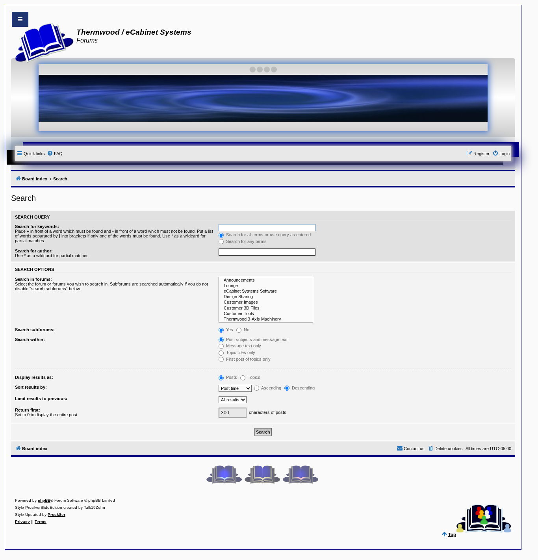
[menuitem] (55, 153)
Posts (231, 377)
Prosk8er (56, 514)
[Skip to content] (20, 19)
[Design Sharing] (265, 297)
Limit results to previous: (41, 398)
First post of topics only (248, 359)
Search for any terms (246, 241)
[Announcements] (265, 280)
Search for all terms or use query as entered (268, 234)
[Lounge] (265, 286)
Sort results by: (31, 387)
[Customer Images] (265, 302)
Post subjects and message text (256, 339)
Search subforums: (35, 329)
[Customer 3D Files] (265, 308)
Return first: (27, 410)
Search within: (30, 339)
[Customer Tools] (265, 314)
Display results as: (34, 377)
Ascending (270, 388)
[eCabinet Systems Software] (265, 291)
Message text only (243, 345)
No (246, 329)
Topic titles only (240, 352)
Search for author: (34, 250)
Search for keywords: (37, 226)
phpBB (44, 500)
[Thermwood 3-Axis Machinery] (265, 319)
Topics (253, 377)
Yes (229, 329)
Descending (303, 388)
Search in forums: (33, 279)
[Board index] (42, 41)
